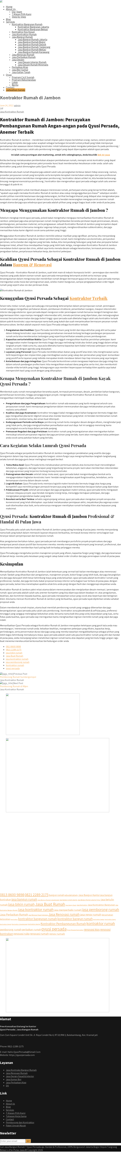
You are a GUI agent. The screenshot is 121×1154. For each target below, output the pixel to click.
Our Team (17, 11)
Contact (10, 87)
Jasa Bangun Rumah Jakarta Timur (89, 900)
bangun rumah (56, 895)
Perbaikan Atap (20, 67)
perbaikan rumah (31, 929)
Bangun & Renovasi (32, 264)
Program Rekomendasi (24, 79)
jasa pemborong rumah (17, 662)
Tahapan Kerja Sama (16, 1116)
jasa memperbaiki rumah (67, 910)
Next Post (14, 685)
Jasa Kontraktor (82, 905)
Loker (15, 82)
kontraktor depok (5, 924)
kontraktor (14, 919)
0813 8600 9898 (13, 646)
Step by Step (19, 16)
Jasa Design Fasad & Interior (20, 1076)
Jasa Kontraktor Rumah (24, 34)
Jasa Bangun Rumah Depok (32, 44)
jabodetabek (71, 895)
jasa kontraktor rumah (17, 659)
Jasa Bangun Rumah (22, 37)
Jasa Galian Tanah (21, 72)
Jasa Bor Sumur (20, 69)
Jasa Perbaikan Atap (16, 1082)
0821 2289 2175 (13, 649)
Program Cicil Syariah (23, 77)
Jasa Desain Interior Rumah (32, 62)
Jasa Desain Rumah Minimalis (33, 64)
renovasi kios (92, 929)
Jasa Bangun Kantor (89, 895)
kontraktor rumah (15, 665)
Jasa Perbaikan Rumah (24, 57)
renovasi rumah (39, 933)
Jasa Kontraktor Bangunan (101, 904)
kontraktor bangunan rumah (37, 919)
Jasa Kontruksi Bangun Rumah (21, 1070)
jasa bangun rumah (24, 899)
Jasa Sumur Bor (13, 1079)
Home (9, 6)
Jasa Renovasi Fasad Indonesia (38, 915)
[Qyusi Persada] (1, 1)
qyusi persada (13, 668)
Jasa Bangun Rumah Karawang (33, 52)
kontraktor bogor (110, 919)
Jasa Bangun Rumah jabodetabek (48, 900)
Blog (8, 19)
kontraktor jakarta (34, 924)
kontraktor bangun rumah (75, 919)
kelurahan (5, 919)
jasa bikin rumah (14, 652)
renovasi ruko (21, 934)
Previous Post (18, 675)
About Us (11, 9)
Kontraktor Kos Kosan (23, 32)
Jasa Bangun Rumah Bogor (31, 42)
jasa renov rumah (90, 914)
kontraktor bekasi (98, 919)
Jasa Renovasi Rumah (23, 54)
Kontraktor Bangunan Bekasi (33, 29)
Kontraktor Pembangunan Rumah (63, 924)
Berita (15, 85)
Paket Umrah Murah (16, 1125)
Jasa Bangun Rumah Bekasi (32, 49)
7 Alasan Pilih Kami (21, 14)
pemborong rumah (10, 929)
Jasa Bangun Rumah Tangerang (34, 47)
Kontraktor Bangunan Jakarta (33, 27)
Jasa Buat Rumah (14, 655)
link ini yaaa (104, 154)
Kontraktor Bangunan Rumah (27, 24)
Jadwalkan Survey (15, 90)
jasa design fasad (71, 905)
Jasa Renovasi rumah (64, 914)
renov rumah (57, 933)
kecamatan (107, 914)
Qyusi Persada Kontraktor (75, 930)
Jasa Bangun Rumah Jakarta (32, 39)
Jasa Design (18, 59)
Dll (7, 1085)
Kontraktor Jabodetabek (19, 924)
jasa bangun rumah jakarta (68, 900)
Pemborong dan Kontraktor (20, 1122)
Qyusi (9, 74)
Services (10, 21)
